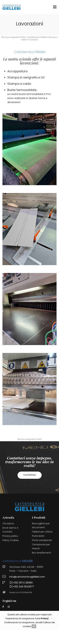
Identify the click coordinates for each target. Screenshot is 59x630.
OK (33, 626)
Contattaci (29, 474)
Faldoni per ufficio (42, 531)
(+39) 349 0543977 (23, 586)
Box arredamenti (41, 552)
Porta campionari (42, 540)
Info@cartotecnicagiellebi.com (27, 576)
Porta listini (38, 536)
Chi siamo (8, 523)
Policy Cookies (10, 540)
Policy (44, 618)
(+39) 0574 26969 (22, 582)
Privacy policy (10, 536)
